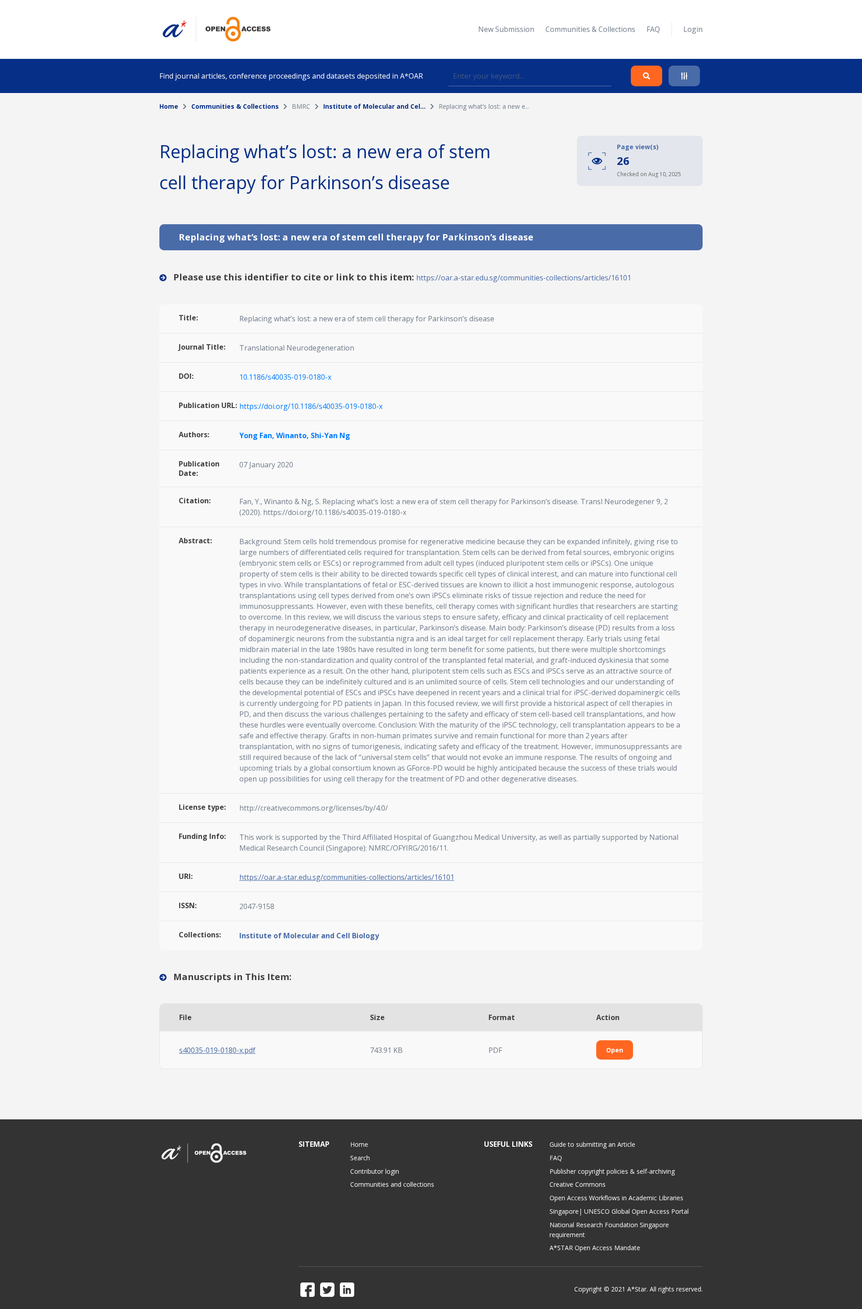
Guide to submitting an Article (592, 1144)
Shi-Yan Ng (330, 435)
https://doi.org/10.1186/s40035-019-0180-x (311, 406)
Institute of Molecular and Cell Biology (309, 936)
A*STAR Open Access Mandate (595, 1247)
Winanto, (293, 435)
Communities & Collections (590, 29)
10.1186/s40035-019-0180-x (285, 377)
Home (168, 106)
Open (614, 1050)
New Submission (506, 29)
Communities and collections (392, 1184)
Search (360, 1158)
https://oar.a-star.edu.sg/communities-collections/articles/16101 (523, 278)
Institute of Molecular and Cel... (374, 106)
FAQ (653, 29)
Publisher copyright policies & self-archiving (612, 1171)
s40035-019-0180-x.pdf (217, 1050)
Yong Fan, (257, 435)
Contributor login (374, 1171)
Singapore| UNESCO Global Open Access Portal (619, 1211)
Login (693, 29)
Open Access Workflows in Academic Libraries (616, 1198)
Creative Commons (578, 1184)
